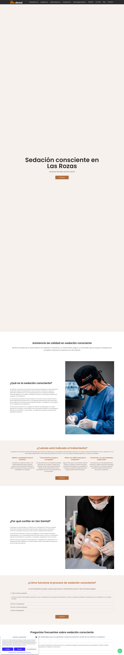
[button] (36, 637)
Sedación (90, 2)
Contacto (110, 2)
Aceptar (8, 649)
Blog (104, 2)
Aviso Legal (28, 652)
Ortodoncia (66, 2)
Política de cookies (12, 652)
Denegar (19, 649)
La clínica (98, 2)
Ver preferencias (31, 649)
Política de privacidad (21, 652)
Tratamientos (33, 2)
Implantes (43, 2)
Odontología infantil (78, 2)
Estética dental (54, 2)
